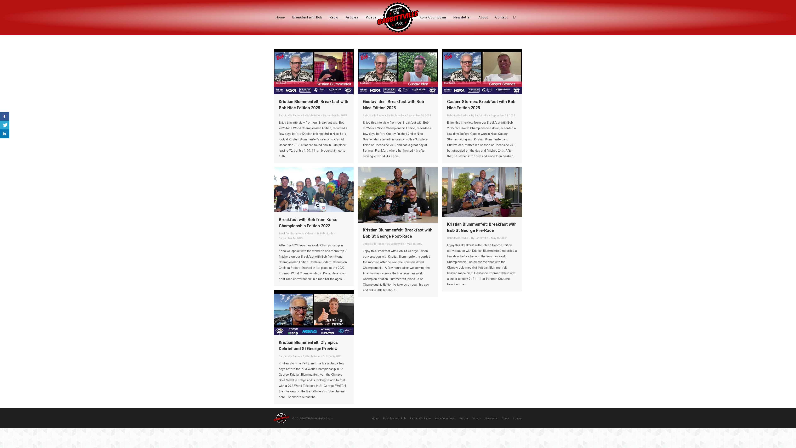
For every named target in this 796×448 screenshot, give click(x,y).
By (311, 115)
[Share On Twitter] (4, 125)
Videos (309, 233)
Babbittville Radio (289, 115)
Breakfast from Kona (291, 233)
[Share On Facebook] (4, 116)
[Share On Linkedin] (4, 133)
